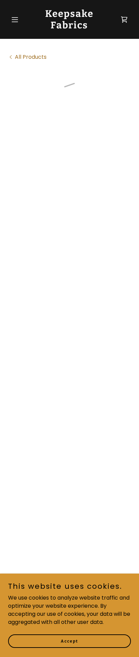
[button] (17, 19)
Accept (69, 640)
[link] (69, 26)
